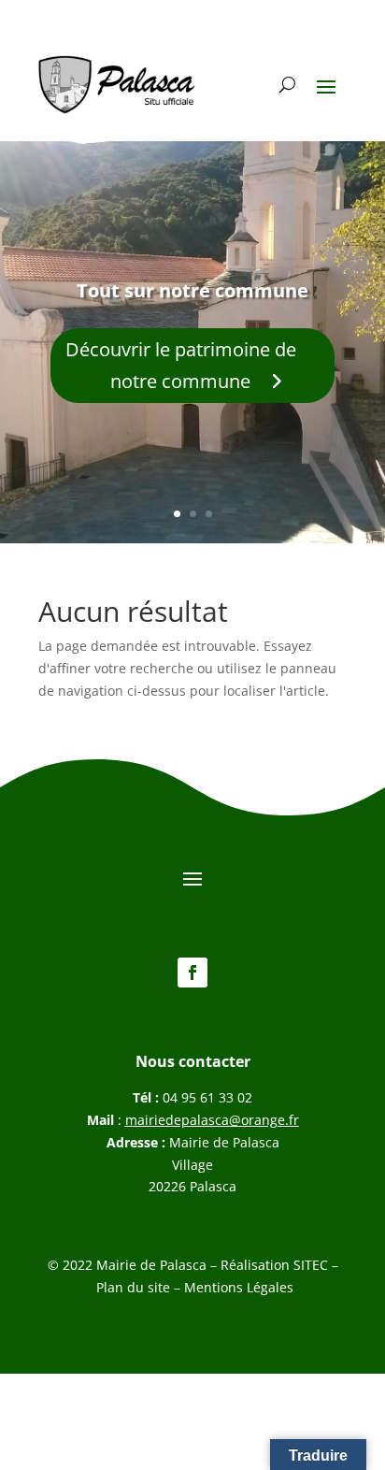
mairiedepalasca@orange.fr (212, 1120)
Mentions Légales (238, 1287)
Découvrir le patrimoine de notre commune (180, 365)
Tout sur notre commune (192, 290)
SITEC (310, 1265)
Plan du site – (140, 1287)
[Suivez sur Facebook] (192, 972)
